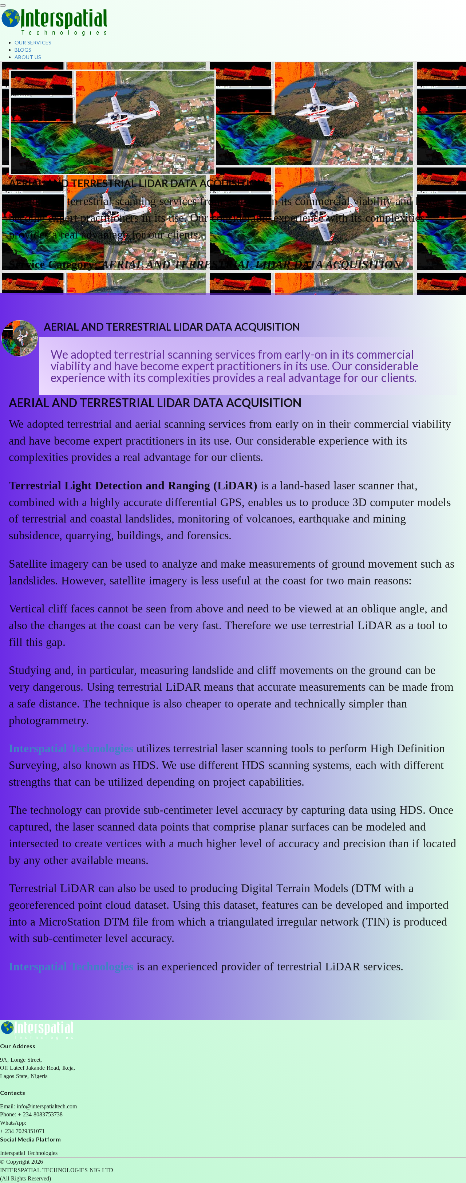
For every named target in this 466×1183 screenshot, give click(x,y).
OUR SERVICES (34, 42)
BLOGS (24, 50)
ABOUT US (29, 57)
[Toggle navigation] (3, 5)
